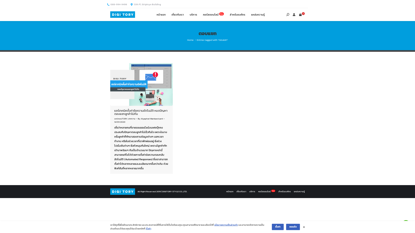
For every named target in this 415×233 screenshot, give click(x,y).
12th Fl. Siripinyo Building (147, 4)
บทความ (131, 118)
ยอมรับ (293, 226)
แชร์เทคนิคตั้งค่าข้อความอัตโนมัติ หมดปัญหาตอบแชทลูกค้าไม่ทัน (140, 112)
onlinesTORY (120, 118)
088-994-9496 (118, 4)
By (150, 118)
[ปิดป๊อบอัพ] (304, 227)
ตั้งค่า (148, 228)
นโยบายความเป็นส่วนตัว (226, 225)
